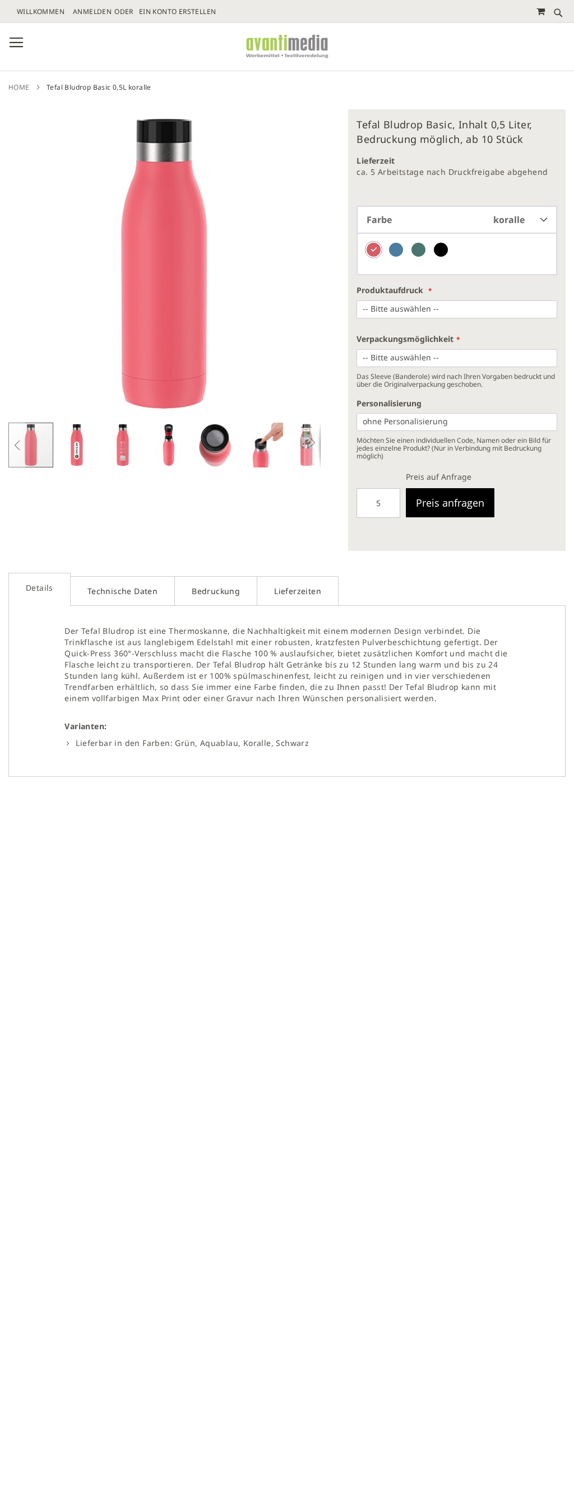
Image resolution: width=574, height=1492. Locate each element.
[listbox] (457, 254)
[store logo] (287, 47)
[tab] (39, 589)
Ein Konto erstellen (177, 11)
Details (39, 587)
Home (19, 87)
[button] (16, 445)
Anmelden (92, 11)
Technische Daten (122, 591)
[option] (374, 250)
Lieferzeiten (297, 591)
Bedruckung (216, 591)
